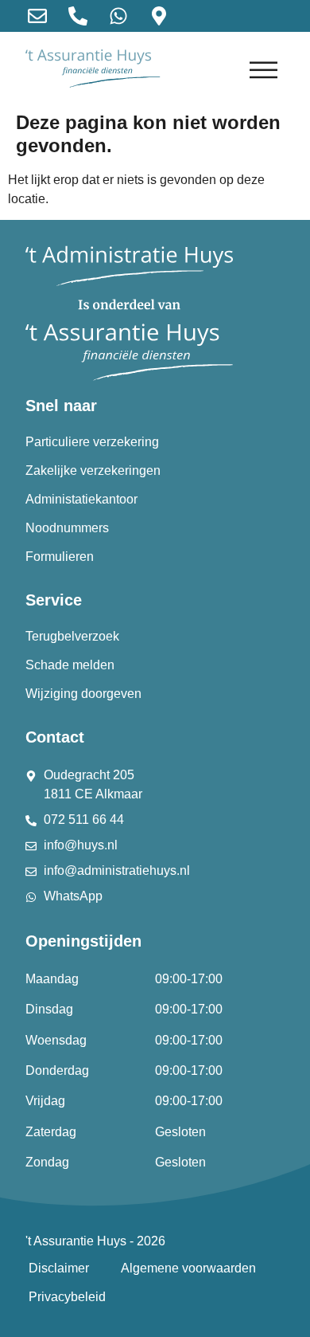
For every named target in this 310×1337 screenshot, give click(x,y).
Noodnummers (67, 528)
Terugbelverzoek (72, 636)
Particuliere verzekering (92, 442)
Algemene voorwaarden (188, 1268)
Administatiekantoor (81, 499)
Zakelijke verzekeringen (93, 470)
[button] (264, 69)
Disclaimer (59, 1268)
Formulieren (59, 556)
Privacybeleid (67, 1297)
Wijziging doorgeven (83, 693)
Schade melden (69, 665)
